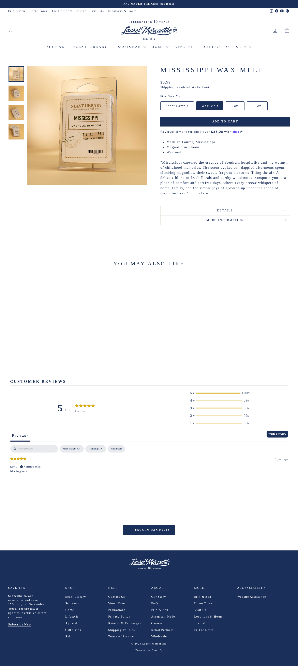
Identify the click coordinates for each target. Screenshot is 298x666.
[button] (219, 393)
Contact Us (116, 596)
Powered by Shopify (148, 650)
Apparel (185, 46)
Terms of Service (121, 636)
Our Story (158, 596)
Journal (82, 11)
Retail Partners (162, 630)
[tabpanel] (149, 471)
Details (225, 210)
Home (158, 46)
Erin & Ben (16, 11)
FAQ (154, 603)
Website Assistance (251, 596)
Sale (242, 46)
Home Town (38, 11)
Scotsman (130, 46)
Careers (157, 623)
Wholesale (159, 636)
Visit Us (98, 11)
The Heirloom (61, 11)
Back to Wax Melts (152, 529)
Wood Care (116, 603)
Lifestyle (72, 616)
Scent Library (91, 46)
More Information (225, 220)
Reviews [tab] (20, 435)
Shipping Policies (121, 630)
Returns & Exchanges (124, 623)
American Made (163, 616)
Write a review (277, 433)
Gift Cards (217, 46)
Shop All (57, 46)
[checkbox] (116, 449)
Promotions (116, 609)
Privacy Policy (119, 616)
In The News (203, 630)
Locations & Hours (122, 11)
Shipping (167, 87)
